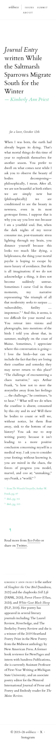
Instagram (28, 737)
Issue (29, 7)
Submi (42, 7)
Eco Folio (34, 540)
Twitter (21, 545)
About (28, 12)
